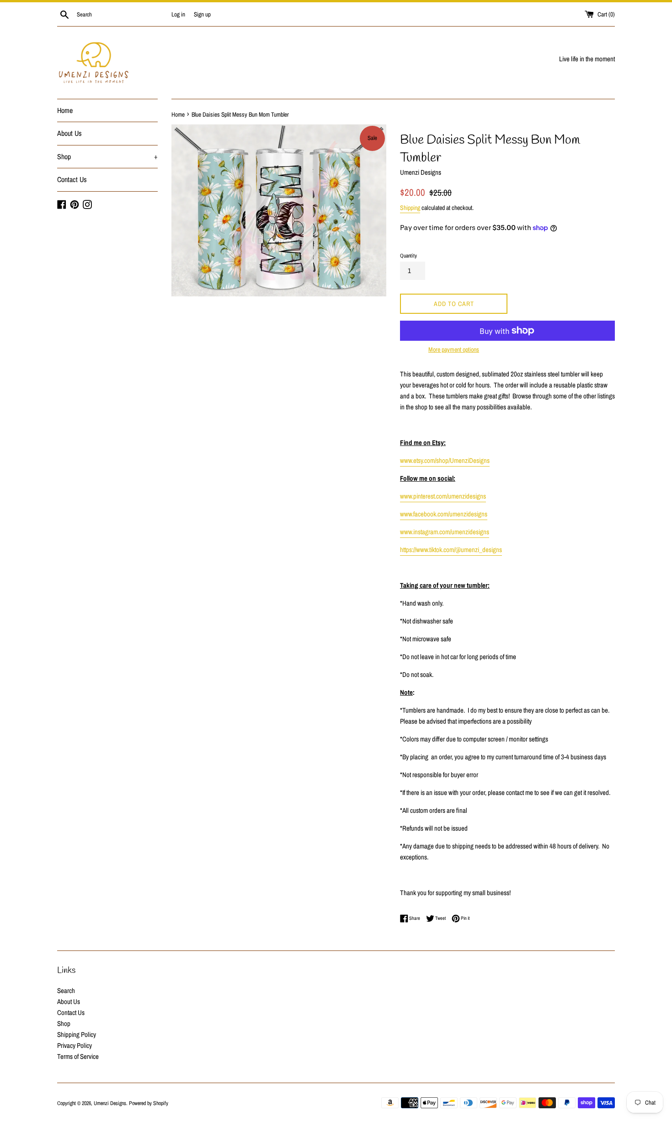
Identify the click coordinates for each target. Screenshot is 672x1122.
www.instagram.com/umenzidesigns (444, 532)
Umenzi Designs (110, 1103)
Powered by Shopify (148, 1103)
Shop (107, 156)
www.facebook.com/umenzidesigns (443, 514)
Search (66, 990)
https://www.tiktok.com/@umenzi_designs (451, 549)
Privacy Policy (74, 1045)
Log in (178, 14)
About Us (69, 133)
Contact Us (72, 179)
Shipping (410, 208)
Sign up (202, 14)
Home (65, 110)
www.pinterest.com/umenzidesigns (443, 496)
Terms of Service (78, 1056)
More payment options (453, 349)
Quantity (408, 255)
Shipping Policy (76, 1034)
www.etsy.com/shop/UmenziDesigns (445, 460)
